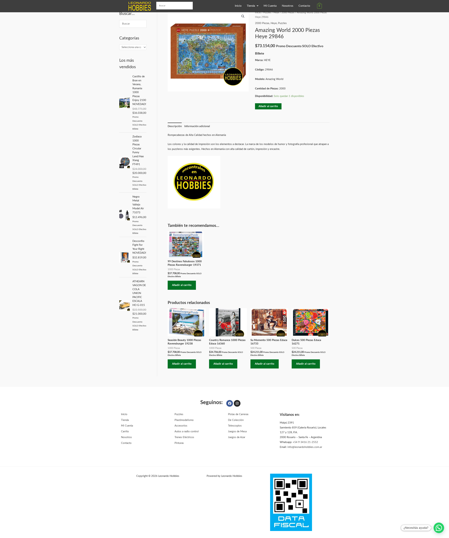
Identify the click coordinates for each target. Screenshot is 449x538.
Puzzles (267, 12)
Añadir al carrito (268, 106)
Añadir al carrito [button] (182, 285)
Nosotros (287, 5)
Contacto (304, 5)
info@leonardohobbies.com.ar (304, 447)
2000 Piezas (288, 12)
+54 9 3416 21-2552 (305, 442)
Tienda (251, 5)
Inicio (238, 5)
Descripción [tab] (175, 126)
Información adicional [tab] (197, 126)
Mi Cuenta (270, 5)
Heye (276, 12)
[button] (252, 6)
